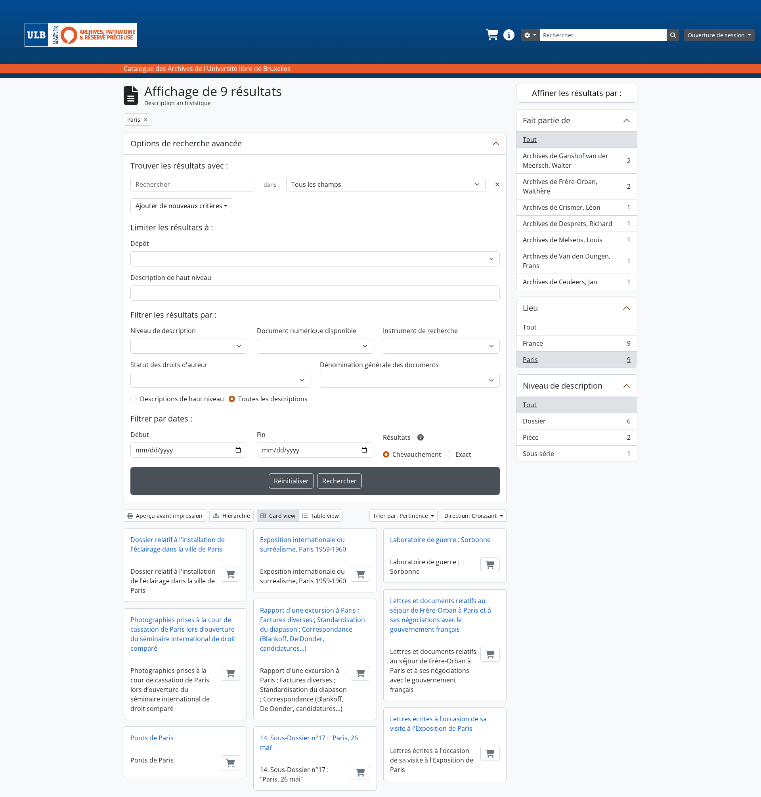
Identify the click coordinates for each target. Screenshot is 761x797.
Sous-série (576, 455)
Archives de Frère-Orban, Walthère (576, 186)
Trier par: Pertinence (401, 515)
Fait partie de (546, 120)
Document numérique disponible (306, 330)
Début (139, 434)
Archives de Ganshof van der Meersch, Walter (576, 160)
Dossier (576, 423)
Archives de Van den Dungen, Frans (576, 261)
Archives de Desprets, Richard (576, 225)
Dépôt (139, 243)
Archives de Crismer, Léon (576, 209)
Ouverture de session (717, 35)
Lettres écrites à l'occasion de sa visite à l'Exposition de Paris (438, 724)
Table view (324, 515)
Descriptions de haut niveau (182, 399)
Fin (261, 434)
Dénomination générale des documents (379, 364)
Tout (530, 139)
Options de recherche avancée (186, 143)
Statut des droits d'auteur (169, 364)
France (576, 345)
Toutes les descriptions (273, 399)
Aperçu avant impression (168, 515)
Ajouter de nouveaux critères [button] (179, 205)
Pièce (576, 439)
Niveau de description (163, 330)
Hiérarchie (235, 515)
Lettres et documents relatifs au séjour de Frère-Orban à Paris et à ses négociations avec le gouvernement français (440, 615)
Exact (463, 454)
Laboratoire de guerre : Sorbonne (440, 539)
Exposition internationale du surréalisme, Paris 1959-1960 (303, 544)
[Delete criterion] (497, 184)
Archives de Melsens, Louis (576, 242)
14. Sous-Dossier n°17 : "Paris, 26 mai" (309, 743)
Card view (281, 515)
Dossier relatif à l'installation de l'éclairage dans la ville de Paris (177, 544)
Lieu (530, 308)
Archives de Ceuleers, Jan (576, 284)
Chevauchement (416, 454)
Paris (576, 361)
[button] (491, 35)
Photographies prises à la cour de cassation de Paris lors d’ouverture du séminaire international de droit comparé (182, 634)
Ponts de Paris (152, 738)
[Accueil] (84, 35)
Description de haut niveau (170, 277)
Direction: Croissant (471, 515)
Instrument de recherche (420, 330)
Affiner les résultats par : (576, 93)
